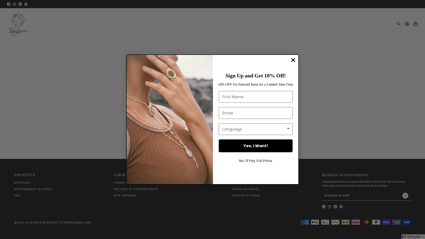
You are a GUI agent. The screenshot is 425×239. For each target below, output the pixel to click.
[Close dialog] (293, 60)
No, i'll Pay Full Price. (255, 160)
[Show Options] (288, 129)
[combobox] (254, 129)
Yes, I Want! (255, 145)
